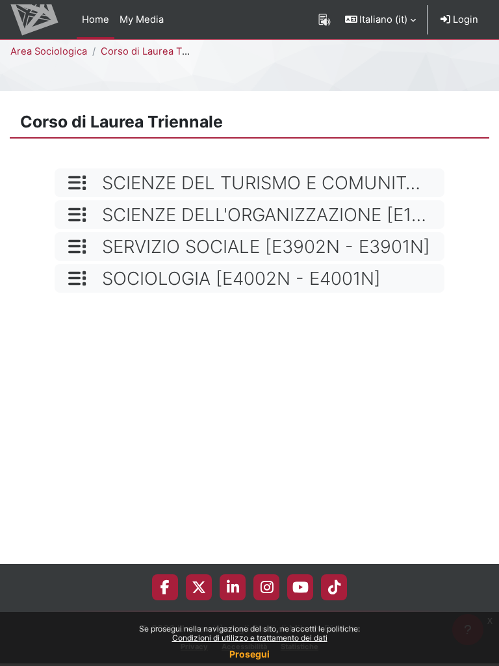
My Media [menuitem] (142, 19)
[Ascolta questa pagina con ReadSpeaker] (325, 19)
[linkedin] (233, 587)
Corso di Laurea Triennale (160, 51)
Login (464, 19)
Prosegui (249, 653)
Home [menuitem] (95, 19)
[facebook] (165, 587)
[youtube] (300, 587)
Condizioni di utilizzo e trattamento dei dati (249, 638)
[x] (199, 587)
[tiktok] (334, 587)
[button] (381, 19)
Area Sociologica (48, 51)
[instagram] (267, 587)
